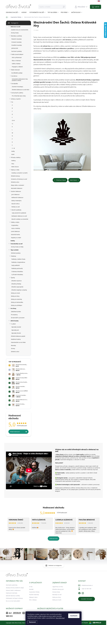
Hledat (64, 7)
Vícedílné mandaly (16, 45)
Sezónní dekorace (16, 191)
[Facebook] (79, 593)
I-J (12, 123)
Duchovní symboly (16, 51)
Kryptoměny (14, 225)
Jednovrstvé (14, 48)
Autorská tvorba (15, 234)
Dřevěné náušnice (16, 281)
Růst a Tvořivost (16, 60)
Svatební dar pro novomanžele (19, 30)
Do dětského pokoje (16, 73)
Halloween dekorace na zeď (19, 216)
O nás (30, 586)
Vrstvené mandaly (16, 42)
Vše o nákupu (33, 600)
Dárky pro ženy (15, 296)
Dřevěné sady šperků (17, 287)
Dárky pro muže (15, 293)
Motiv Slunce (15, 166)
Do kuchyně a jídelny (17, 93)
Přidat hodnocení (15, 431)
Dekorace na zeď (15, 26)
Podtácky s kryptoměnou (18, 262)
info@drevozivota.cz (87, 585)
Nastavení (32, 622)
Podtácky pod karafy (17, 268)
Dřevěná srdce (15, 182)
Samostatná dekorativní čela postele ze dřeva (20, 79)
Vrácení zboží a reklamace (13, 590)
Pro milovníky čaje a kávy (19, 96)
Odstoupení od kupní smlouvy (14, 598)
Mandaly (13, 345)
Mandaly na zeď (56, 594)
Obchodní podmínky (11, 585)
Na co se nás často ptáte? (13, 601)
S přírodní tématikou (17, 274)
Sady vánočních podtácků (19, 213)
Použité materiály (34, 594)
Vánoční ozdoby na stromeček (19, 219)
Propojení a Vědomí (17, 66)
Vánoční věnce (15, 203)
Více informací (60, 618)
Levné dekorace (15, 231)
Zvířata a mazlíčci (16, 99)
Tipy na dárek (14, 250)
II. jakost (13, 324)
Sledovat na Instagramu (55, 565)
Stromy (13, 348)
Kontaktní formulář (86, 599)
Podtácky (13, 256)
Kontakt (31, 589)
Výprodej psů (15, 330)
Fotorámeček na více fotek (18, 342)
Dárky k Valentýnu (16, 200)
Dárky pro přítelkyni (16, 305)
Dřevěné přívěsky (16, 284)
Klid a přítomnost (17, 57)
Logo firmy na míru (57, 586)
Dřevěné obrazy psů (58, 589)
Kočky (13, 151)
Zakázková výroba (16, 311)
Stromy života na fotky (17, 247)
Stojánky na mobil (16, 237)
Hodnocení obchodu (11, 593)
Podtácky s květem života (18, 259)
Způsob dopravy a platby (13, 595)
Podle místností (15, 70)
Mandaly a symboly (16, 36)
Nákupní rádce (33, 597)
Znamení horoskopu (17, 86)
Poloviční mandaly (16, 39)
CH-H (13, 120)
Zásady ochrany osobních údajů (15, 587)
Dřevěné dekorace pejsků (18, 336)
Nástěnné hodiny (16, 339)
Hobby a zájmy (15, 222)
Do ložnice (14, 76)
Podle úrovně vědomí (17, 54)
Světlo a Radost (16, 63)
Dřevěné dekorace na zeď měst (20, 89)
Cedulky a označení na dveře (19, 173)
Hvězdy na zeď (15, 207)
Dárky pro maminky (16, 299)
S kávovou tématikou (17, 271)
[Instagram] (83, 593)
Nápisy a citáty (15, 170)
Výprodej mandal (16, 327)
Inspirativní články (34, 592)
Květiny (13, 160)
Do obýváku (14, 83)
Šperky (13, 277)
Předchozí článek (61, 180)
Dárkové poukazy (15, 253)
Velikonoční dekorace (17, 197)
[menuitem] (13, 12)
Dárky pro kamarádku (17, 302)
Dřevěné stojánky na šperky (19, 290)
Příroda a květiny (15, 157)
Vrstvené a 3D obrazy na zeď (19, 179)
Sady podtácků (15, 265)
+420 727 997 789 (86, 588)
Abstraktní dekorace (16, 188)
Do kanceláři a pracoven (17, 317)
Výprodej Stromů (16, 333)
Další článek (73, 180)
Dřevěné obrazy (15, 176)
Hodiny (13, 240)
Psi (12, 102)
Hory (12, 163)
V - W (13, 148)
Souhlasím (73, 616)
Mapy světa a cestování (17, 185)
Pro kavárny (14, 314)
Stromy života (15, 33)
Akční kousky (14, 321)
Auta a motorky (15, 228)
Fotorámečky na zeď (16, 244)
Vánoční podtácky (16, 210)
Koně (12, 154)
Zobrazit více (53, 538)
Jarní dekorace (15, 194)
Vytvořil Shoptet (83, 622)
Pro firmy (13, 308)
